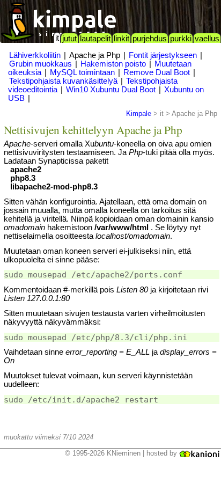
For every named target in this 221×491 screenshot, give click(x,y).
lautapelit (95, 38)
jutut (69, 38)
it (57, 38)
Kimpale (138, 113)
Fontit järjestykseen (163, 55)
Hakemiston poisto (113, 64)
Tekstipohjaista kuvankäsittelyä (63, 81)
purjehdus (149, 38)
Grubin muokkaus (40, 64)
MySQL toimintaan (82, 72)
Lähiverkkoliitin (35, 55)
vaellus (207, 38)
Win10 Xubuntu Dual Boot (111, 89)
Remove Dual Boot (156, 72)
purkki (180, 38)
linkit (121, 38)
